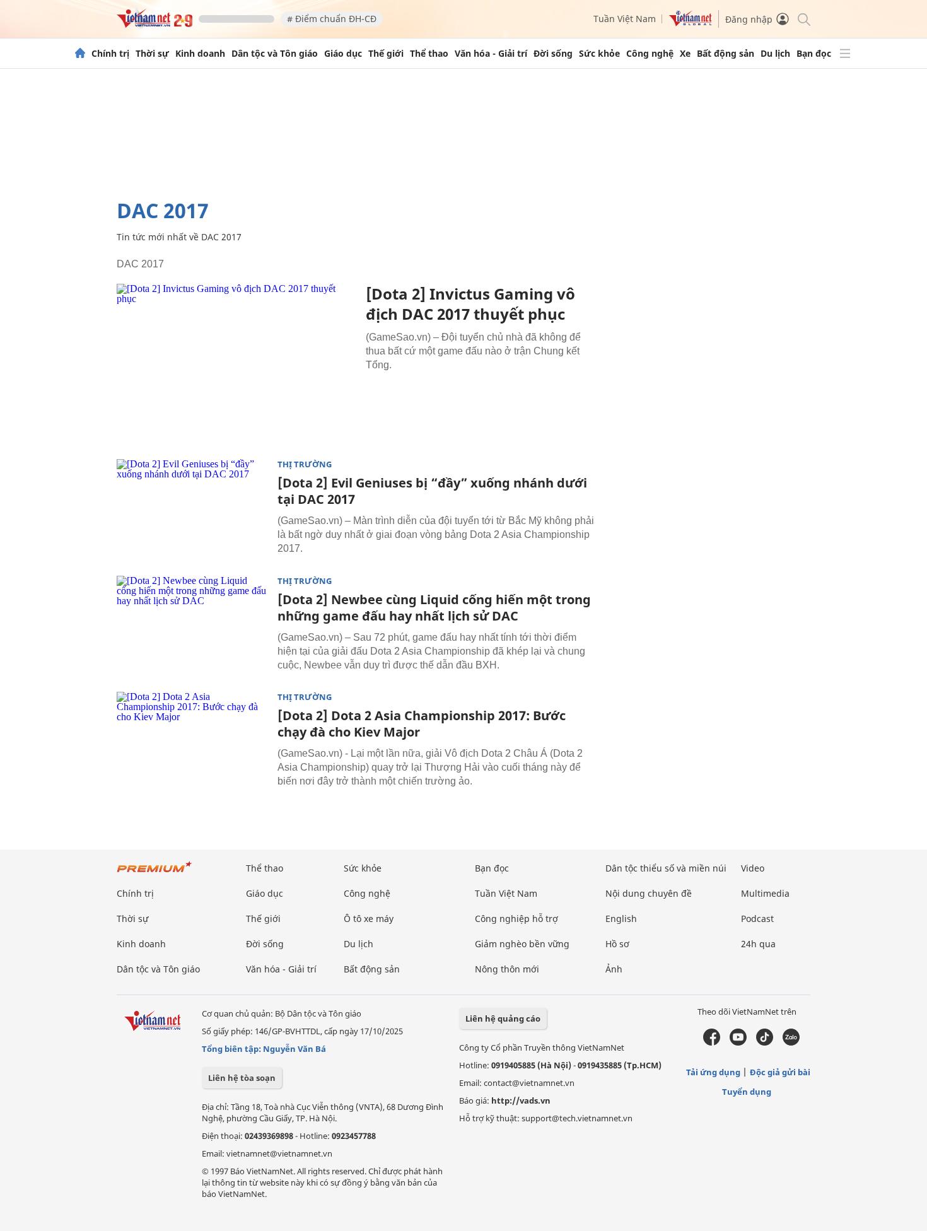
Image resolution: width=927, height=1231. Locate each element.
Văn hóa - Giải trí (491, 53)
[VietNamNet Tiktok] (764, 1042)
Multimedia (765, 893)
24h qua (758, 944)
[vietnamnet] (154, 24)
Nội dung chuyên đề (648, 893)
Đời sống (553, 53)
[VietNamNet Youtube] (738, 1042)
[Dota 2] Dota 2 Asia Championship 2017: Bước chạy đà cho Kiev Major (421, 723)
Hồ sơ (617, 944)
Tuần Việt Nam (624, 19)
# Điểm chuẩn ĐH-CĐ (331, 19)
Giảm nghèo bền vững (522, 944)
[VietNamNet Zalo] (791, 1042)
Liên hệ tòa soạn (242, 1077)
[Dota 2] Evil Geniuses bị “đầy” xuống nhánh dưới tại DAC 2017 (432, 491)
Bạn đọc (813, 53)
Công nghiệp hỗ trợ (516, 919)
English (621, 919)
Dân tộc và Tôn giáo (274, 53)
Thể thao (429, 53)
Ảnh (613, 969)
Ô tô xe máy (369, 919)
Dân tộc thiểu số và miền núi (665, 868)
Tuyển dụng (746, 1091)
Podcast (757, 919)
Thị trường (304, 464)
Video (752, 868)
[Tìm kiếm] (803, 18)
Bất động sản (725, 53)
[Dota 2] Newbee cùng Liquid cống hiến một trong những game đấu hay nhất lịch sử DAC (434, 607)
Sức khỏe (599, 53)
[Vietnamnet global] (690, 23)
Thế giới (386, 53)
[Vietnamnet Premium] (154, 873)
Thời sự (152, 53)
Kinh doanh (200, 53)
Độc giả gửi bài (780, 1072)
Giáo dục (343, 53)
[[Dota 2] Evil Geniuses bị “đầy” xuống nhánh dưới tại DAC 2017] (192, 509)
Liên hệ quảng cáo (502, 1018)
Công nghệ (649, 53)
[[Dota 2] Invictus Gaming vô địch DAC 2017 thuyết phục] (236, 363)
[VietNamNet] (80, 53)
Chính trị (110, 53)
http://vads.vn (521, 1100)
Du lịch (775, 53)
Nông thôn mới (507, 969)
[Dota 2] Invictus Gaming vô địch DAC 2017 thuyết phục (470, 303)
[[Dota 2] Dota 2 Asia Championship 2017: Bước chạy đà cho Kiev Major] (192, 742)
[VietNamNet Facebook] (711, 1042)
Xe (685, 53)
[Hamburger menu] (845, 53)
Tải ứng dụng (713, 1072)
